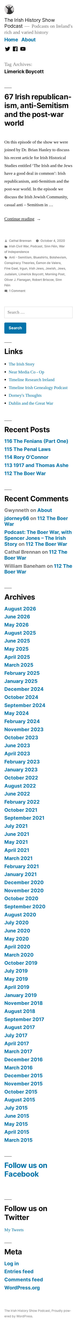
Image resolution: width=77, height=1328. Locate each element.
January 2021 (20, 874)
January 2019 (20, 995)
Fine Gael (11, 268)
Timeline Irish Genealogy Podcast (38, 387)
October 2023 (21, 737)
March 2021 (18, 858)
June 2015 (16, 1116)
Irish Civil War (19, 246)
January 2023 (21, 770)
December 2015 (23, 1075)
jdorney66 (16, 518)
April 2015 (16, 1132)
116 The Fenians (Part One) (36, 441)
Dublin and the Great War (31, 403)
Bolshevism (58, 257)
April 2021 (16, 850)
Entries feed (19, 1271)
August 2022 (20, 786)
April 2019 (16, 987)
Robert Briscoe (43, 280)
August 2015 (19, 1100)
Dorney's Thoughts (25, 395)
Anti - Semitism (20, 257)
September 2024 (24, 705)
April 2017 (16, 1043)
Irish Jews (36, 268)
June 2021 (16, 834)
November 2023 (23, 729)
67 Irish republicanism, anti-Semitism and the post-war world (37, 110)
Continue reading (22, 219)
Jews (61, 268)
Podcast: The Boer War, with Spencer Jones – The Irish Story (38, 538)
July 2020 (16, 923)
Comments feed (23, 1279)
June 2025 (17, 641)
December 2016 (23, 1059)
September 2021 (24, 818)
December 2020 (24, 882)
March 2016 (18, 1068)
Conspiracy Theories (19, 263)
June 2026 (17, 617)
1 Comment (17, 291)
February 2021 (21, 866)
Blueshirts (40, 257)
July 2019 (16, 971)
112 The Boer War (25, 473)
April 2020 (17, 947)
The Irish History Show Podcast (27, 1311)
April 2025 (17, 657)
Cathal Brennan (20, 241)
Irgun (23, 268)
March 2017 (18, 1051)
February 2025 (22, 673)
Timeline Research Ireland (31, 380)
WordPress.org (22, 1288)
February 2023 (22, 762)
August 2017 (19, 1027)
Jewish (50, 268)
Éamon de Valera (48, 263)
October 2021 (20, 810)
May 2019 (16, 979)
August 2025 (20, 633)
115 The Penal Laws (27, 449)
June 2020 (17, 931)
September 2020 (24, 906)
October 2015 (20, 1092)
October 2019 (20, 963)
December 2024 (24, 689)
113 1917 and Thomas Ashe (36, 465)
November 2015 (23, 1084)
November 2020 (24, 890)
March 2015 (18, 1140)
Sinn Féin (50, 246)
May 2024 (16, 713)
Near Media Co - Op (26, 372)
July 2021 (16, 826)
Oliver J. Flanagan (17, 280)
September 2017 (24, 1019)
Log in (11, 1263)
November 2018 (23, 1003)
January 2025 (21, 681)
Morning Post (55, 274)
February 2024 (22, 721)
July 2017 (15, 1035)
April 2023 (17, 754)
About (28, 40)
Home (11, 40)
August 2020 (20, 915)
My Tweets (14, 1230)
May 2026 (16, 625)
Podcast (36, 246)
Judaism (10, 274)
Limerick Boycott (31, 274)
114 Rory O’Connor (26, 457)
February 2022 (22, 802)
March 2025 (18, 665)
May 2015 (16, 1124)
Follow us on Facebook (25, 1170)
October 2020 (21, 898)
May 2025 (16, 649)
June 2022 (17, 794)
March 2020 (19, 955)
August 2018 (19, 1011)
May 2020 (16, 939)
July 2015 (16, 1108)
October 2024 (21, 697)
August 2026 (20, 609)
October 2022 (21, 778)
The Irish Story (22, 364)
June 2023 (17, 745)
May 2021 (16, 842)
